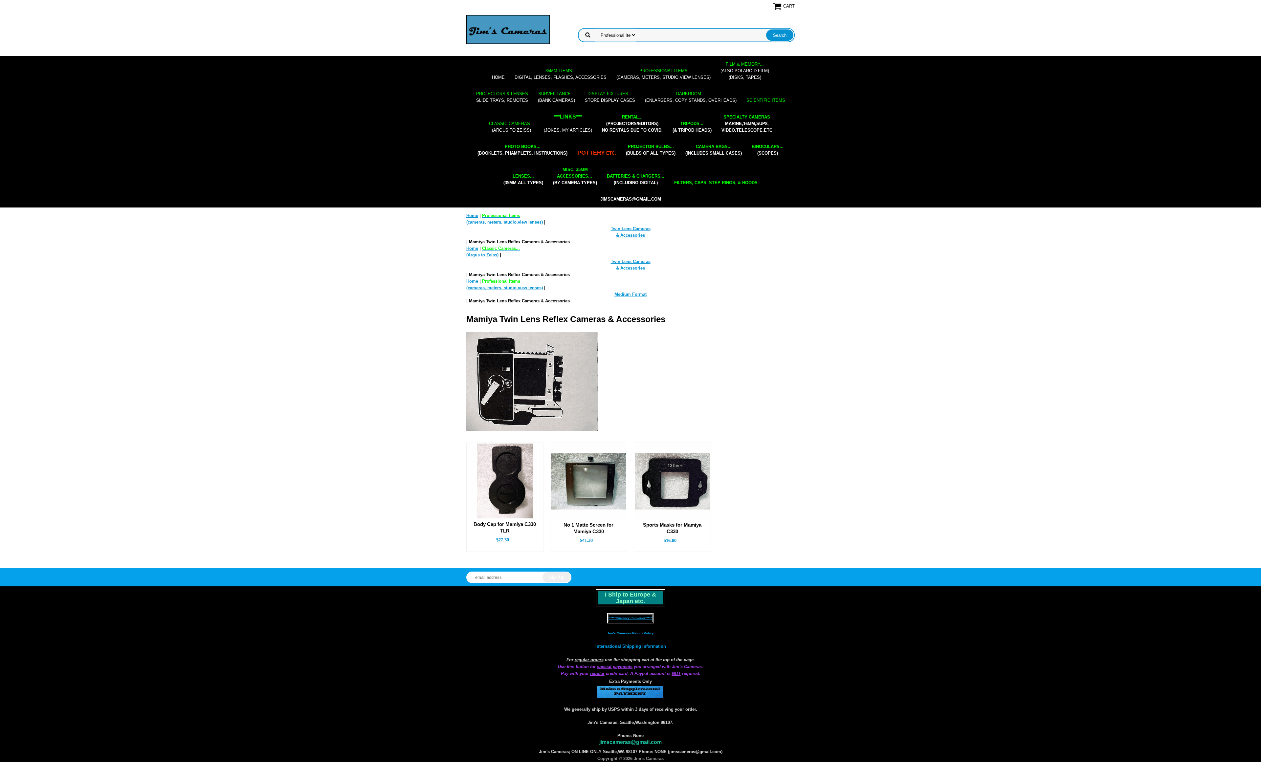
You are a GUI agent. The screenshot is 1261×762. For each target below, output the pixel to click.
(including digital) (635, 179)
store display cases (610, 97)
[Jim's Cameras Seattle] (508, 29)
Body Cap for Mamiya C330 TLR (505, 527)
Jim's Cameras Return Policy (630, 633)
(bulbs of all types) (650, 150)
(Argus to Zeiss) (511, 127)
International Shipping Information (630, 646)
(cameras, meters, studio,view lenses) (663, 74)
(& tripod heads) (692, 127)
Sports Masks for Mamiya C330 (672, 528)
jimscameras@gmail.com (630, 199)
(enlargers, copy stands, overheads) (691, 97)
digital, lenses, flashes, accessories (561, 74)
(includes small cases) (713, 150)
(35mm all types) (523, 179)
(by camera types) (575, 176)
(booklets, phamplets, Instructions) (522, 150)
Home (498, 77)
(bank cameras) (556, 97)
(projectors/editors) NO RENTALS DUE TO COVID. (632, 124)
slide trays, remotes (502, 97)
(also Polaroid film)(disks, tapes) (744, 71)
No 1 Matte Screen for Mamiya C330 (588, 528)
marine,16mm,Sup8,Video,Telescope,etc (746, 124)
